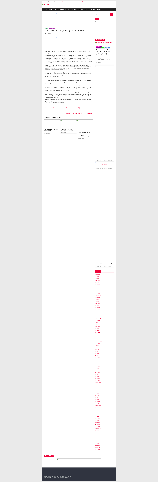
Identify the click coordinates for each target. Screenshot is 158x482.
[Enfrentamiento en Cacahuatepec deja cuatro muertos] (104, 163)
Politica (93, 9)
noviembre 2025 (98, 291)
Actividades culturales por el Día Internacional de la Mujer (62, 108)
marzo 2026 (97, 284)
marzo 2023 (97, 353)
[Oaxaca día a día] (79, 4)
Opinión (98, 9)
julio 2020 (97, 414)
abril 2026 (97, 282)
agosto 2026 (97, 274)
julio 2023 (97, 345)
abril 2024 (97, 328)
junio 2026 (97, 278)
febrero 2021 (97, 401)
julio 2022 (97, 368)
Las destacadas (49, 9)
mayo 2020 (97, 418)
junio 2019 (97, 439)
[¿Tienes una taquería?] (68, 120)
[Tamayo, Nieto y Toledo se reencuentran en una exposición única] (104, 42)
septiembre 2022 (98, 364)
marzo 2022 (97, 376)
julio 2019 (97, 437)
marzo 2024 (97, 330)
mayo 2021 (97, 395)
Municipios (73, 9)
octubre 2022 (97, 363)
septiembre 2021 (98, 388)
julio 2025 (97, 299)
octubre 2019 (97, 432)
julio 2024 (97, 322)
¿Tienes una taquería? (67, 129)
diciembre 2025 (98, 290)
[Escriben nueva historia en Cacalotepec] (52, 120)
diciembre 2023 (98, 336)
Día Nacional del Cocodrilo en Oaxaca (103, 159)
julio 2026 (97, 276)
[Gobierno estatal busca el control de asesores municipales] (85, 120)
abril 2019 (97, 443)
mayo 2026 (97, 280)
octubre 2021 (97, 386)
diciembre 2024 (98, 313)
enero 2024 (97, 334)
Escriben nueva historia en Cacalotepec (51, 129)
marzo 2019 (97, 445)
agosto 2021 (97, 389)
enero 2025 (97, 311)
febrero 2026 (97, 286)
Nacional (87, 9)
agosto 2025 (97, 297)
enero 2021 (97, 403)
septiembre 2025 (98, 295)
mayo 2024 (97, 326)
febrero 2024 (97, 332)
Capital (56, 9)
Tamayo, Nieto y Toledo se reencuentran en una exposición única (71, 1)
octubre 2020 (97, 409)
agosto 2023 (97, 343)
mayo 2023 (97, 349)
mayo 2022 (97, 372)
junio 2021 (97, 393)
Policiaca (61, 9)
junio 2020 (97, 416)
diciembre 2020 (98, 405)
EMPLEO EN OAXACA (77, 470)
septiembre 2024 (98, 318)
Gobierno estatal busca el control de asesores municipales (84, 134)
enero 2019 (97, 449)
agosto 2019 (97, 436)
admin (52, 34)
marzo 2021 (97, 399)
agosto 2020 (97, 412)
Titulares (107, 47)
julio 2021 (97, 391)
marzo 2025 (97, 307)
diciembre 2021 (98, 382)
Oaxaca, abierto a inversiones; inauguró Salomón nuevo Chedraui (104, 264)
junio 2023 (97, 347)
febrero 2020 (97, 424)
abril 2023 (97, 351)
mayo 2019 (97, 441)
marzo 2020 (97, 422)
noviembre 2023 (98, 338)
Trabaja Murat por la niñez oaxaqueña (79, 113)
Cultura (67, 9)
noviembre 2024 (98, 314)
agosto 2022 (97, 366)
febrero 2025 (97, 309)
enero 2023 (97, 357)
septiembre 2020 (98, 411)
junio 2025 (97, 301)
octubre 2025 (97, 293)
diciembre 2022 (98, 359)
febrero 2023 (97, 355)
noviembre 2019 (98, 430)
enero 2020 (97, 426)
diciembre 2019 (98, 428)
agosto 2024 (97, 320)
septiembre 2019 (98, 434)
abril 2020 (97, 420)
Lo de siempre (80, 9)
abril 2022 (97, 374)
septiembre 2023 (98, 341)
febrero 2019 (97, 447)
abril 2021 (97, 397)
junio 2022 (97, 370)
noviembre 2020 (98, 407)
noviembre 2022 (98, 361)
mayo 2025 (97, 303)
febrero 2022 (97, 378)
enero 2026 (97, 288)
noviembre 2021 (98, 384)
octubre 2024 (97, 316)
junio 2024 (97, 324)
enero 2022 (97, 380)
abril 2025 (97, 305)
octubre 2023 (97, 339)
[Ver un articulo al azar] (113, 9)
